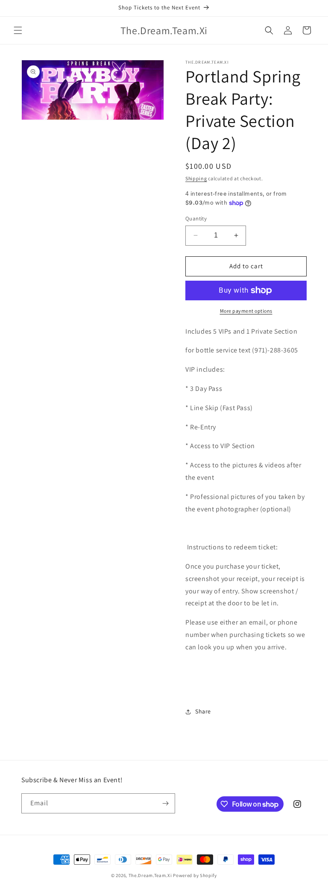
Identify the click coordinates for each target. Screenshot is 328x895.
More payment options (246, 311)
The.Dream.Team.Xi (150, 875)
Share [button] (203, 711)
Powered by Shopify (195, 875)
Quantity (196, 218)
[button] (18, 30)
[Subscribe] (165, 803)
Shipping (196, 178)
